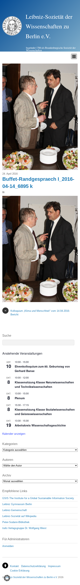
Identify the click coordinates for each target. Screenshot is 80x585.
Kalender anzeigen (13, 434)
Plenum (20, 398)
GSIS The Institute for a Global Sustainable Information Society (38, 498)
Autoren (7, 459)
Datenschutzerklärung (33, 566)
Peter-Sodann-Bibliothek (16, 522)
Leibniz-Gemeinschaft (14, 510)
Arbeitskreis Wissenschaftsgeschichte (40, 425)
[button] (7, 578)
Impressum (54, 566)
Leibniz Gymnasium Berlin (17, 504)
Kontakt (14, 566)
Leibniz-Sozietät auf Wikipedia (19, 516)
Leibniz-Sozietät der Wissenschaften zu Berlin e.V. (31, 577)
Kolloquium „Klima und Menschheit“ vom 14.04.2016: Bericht (37, 312)
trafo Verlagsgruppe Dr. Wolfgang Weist (24, 528)
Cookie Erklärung (19, 570)
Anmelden (8, 546)
